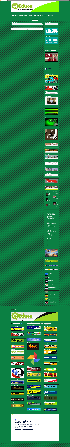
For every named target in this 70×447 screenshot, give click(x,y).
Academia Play (22, 14)
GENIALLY (45, 15)
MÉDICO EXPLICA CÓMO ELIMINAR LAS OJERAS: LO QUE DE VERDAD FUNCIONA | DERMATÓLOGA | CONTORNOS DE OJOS (51, 51)
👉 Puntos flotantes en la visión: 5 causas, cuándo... (51, 236)
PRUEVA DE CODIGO (55, 193)
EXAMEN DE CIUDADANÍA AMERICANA (38, 15)
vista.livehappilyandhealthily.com (23, 15)
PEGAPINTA (47, 203)
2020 (46, 245)
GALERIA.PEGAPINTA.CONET (55, 201)
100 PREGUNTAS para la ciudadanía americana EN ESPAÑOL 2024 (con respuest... (52, 299)
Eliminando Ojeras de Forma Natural (51, 217)
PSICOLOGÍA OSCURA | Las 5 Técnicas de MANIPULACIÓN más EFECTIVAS (53, 302)
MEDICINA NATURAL (50, 15)
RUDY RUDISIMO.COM (52, 14)
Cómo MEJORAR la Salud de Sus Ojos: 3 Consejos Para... (51, 230)
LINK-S (33, 14)
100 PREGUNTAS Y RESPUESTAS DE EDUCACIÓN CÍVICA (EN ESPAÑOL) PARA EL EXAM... (53, 292)
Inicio (27, 29)
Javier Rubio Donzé (28, 14)
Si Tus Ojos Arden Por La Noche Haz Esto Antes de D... (51, 227)
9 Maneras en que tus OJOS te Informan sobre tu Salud (50, 228)
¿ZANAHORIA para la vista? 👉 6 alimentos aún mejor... (51, 235)
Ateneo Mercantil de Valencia (15, 14)
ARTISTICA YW (47, 192)
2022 (46, 243)
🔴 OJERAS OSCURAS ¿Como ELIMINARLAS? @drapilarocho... (51, 218)
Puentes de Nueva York (50, 280)
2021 (46, 244)
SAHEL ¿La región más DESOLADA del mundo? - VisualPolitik (52, 284)
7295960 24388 (50, 273)
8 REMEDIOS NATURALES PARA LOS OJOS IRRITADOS (51, 225)
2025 (46, 240)
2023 (46, 242)
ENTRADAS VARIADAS (15, 15)
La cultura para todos (38, 14)
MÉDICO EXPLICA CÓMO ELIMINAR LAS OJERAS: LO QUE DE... (51, 213)
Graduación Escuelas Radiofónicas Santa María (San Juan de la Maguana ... (52, 287)
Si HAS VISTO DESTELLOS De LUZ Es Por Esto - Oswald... (51, 238)
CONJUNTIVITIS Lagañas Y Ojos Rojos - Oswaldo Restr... (51, 223)
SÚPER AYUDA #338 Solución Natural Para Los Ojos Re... (51, 220)
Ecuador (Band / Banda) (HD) (51, 294)
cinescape (30, 15)
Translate (49, 324)
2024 (46, 241)
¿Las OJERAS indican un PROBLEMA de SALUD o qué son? (51, 216)
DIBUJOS (54, 192)
